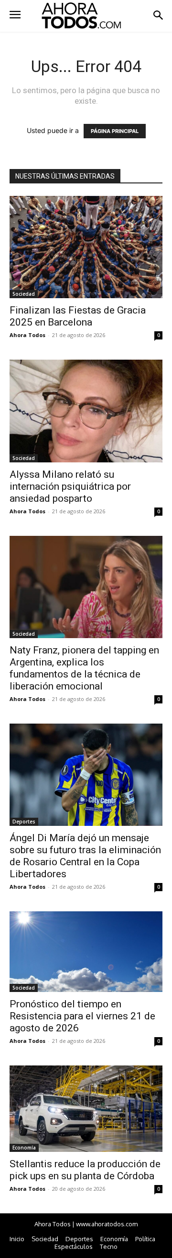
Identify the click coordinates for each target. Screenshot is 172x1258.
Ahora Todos (27, 335)
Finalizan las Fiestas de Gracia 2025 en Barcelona (78, 316)
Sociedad (23, 293)
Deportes (23, 821)
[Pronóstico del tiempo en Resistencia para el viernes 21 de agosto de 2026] (86, 951)
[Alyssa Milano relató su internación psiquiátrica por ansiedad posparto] (86, 411)
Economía (24, 1147)
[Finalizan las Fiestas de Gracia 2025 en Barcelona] (86, 247)
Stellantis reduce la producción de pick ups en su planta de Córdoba (85, 1170)
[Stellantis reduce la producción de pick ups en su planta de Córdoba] (86, 1108)
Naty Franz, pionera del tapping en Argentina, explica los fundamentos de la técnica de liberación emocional (84, 668)
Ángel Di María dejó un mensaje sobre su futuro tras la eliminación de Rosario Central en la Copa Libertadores (85, 856)
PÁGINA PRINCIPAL (115, 131)
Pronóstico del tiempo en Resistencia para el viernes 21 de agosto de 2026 (82, 1016)
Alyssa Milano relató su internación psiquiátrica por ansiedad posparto (70, 486)
